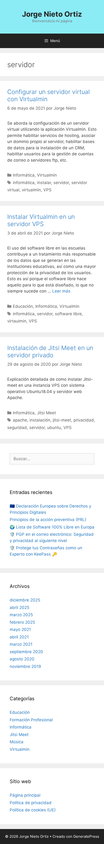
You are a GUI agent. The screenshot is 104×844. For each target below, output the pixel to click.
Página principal (25, 795)
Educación (23, 306)
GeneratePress (86, 836)
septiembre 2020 (26, 651)
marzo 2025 (21, 614)
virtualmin (31, 189)
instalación (40, 420)
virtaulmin (16, 321)
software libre (68, 313)
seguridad (17, 427)
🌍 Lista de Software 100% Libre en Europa (52, 527)
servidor (61, 182)
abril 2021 (19, 637)
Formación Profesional (31, 719)
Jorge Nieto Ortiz (52, 14)
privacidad (84, 420)
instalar (44, 182)
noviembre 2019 (25, 666)
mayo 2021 (20, 629)
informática (24, 182)
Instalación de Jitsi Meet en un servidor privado (50, 351)
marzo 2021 (21, 644)
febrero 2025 (22, 622)
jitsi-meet (62, 420)
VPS (47, 189)
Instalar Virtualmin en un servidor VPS (41, 220)
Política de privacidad (31, 802)
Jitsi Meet (46, 412)
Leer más (61, 291)
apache (20, 420)
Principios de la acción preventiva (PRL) (48, 519)
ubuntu (54, 427)
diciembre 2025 (25, 600)
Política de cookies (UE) (33, 810)
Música (16, 741)
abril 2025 (19, 607)
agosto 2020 (22, 659)
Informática (24, 175)
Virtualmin (47, 175)
